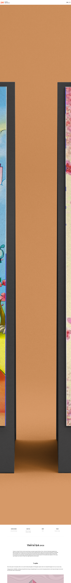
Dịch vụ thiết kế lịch (22, 553)
